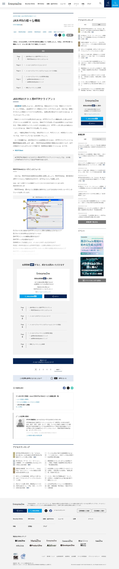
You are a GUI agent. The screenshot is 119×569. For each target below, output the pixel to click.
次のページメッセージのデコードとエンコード (43, 361)
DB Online (41, 4)
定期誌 (30, 526)
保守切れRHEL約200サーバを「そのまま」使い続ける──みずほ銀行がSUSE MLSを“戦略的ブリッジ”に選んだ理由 (29, 455)
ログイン (56, 296)
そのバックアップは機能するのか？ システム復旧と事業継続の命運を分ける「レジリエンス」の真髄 (91, 163)
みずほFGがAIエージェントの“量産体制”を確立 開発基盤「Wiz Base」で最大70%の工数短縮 (60, 486)
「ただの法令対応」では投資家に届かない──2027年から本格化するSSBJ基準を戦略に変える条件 (92, 216)
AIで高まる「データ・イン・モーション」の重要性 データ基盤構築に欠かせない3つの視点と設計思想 (28, 463)
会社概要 (73, 556)
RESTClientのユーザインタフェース (37, 59)
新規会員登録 (31, 296)
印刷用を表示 (19, 388)
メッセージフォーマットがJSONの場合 (37, 76)
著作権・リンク (51, 556)
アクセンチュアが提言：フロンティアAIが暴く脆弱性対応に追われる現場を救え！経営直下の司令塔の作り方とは (92, 146)
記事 (69, 4)
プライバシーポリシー (94, 556)
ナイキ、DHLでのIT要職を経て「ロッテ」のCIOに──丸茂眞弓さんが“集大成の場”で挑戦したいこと (60, 478)
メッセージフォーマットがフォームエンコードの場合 (41, 71)
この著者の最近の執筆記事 (34, 435)
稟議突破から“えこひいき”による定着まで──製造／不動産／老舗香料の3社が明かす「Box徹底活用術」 (60, 463)
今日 (85, 24)
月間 (99, 24)
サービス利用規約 (82, 556)
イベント (76, 4)
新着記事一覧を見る (92, 222)
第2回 (19, 106)
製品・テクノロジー (59, 32)
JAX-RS (30, 32)
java (15, 32)
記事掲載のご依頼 (84, 511)
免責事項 (67, 556)
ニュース (63, 4)
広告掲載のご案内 (99, 511)
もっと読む (19, 407)
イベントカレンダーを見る (93, 280)
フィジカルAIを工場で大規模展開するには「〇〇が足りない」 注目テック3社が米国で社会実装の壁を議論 (60, 455)
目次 (43, 51)
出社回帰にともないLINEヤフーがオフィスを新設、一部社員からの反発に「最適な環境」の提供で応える (60, 470)
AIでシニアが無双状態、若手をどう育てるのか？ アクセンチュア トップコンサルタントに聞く (28, 478)
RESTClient (37, 32)
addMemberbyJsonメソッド (35, 82)
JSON (44, 32)
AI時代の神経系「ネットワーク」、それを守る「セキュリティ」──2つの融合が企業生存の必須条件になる (28, 470)
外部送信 (104, 556)
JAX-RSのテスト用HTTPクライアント (37, 56)
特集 (83, 4)
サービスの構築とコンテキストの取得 (28, 402)
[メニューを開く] (3, 3)
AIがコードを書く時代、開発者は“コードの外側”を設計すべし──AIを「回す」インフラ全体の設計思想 (29, 486)
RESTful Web (22, 32)
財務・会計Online (52, 4)
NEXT (57, 369)
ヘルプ (43, 556)
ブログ (89, 4)
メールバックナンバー (44, 292)
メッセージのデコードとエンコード (36, 65)
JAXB (50, 32)
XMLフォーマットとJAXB (33, 88)
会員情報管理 (60, 556)
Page (18, 65)
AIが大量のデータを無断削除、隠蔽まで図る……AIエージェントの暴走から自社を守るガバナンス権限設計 (92, 155)
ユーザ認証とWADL (23, 399)
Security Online (30, 4)
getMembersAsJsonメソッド (35, 79)
